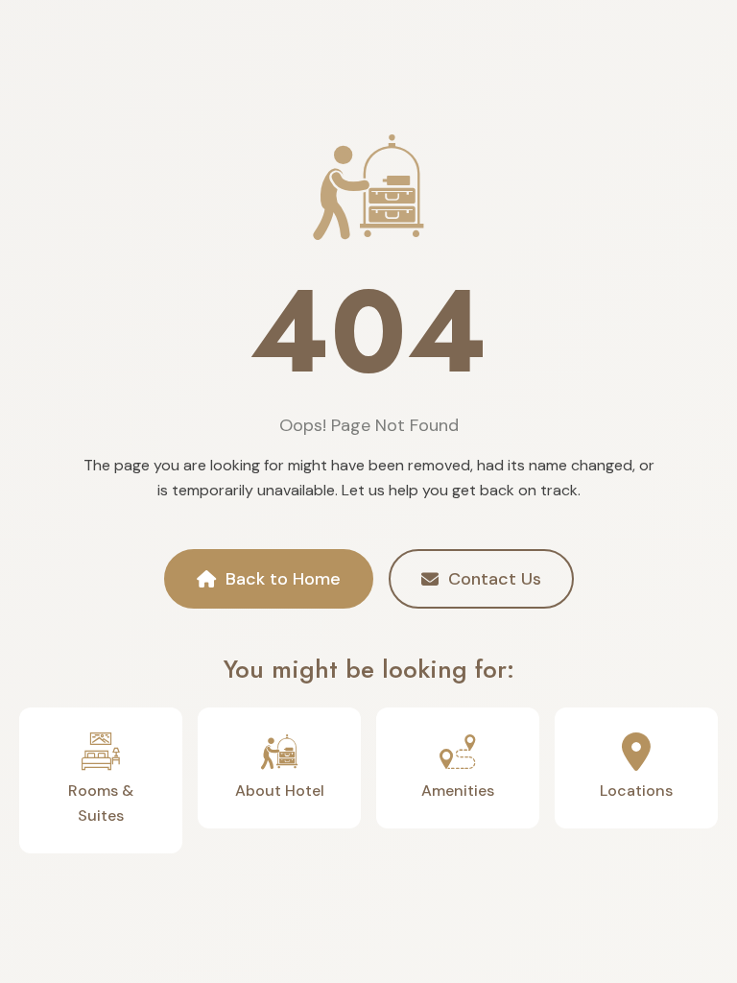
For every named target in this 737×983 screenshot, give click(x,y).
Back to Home (283, 578)
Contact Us (494, 578)
